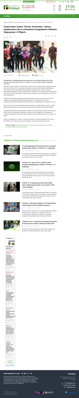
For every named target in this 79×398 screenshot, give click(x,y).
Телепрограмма (18, 1)
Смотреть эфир (30, 5)
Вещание (6, 1)
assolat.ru (55, 12)
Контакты (38, 1)
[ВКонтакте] (46, 37)
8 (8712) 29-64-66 (69, 385)
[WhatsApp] (52, 37)
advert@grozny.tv (71, 387)
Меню (8, 16)
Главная (5, 22)
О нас (43, 1)
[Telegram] (55, 37)
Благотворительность (19, 22)
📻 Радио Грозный (50, 1)
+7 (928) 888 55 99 (69, 383)
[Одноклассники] (49, 37)
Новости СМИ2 (8, 135)
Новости (11, 1)
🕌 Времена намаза (29, 1)
